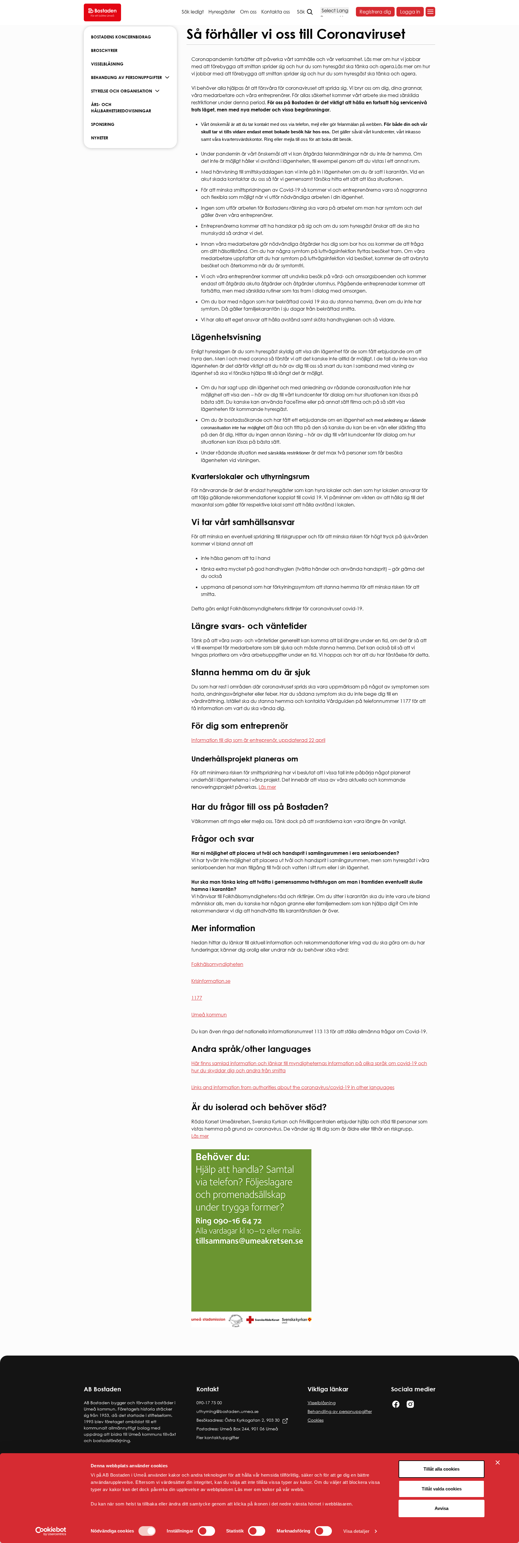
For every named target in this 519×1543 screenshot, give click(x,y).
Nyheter (99, 137)
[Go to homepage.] (102, 12)
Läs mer (267, 787)
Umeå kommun (209, 1015)
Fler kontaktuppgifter (217, 1437)
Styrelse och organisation (121, 90)
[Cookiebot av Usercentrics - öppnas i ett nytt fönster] (51, 1531)
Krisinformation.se (210, 981)
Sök (301, 12)
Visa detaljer (356, 1531)
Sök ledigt (193, 12)
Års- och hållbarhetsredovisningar (121, 107)
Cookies (315, 1420)
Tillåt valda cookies (442, 1488)
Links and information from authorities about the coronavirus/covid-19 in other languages (292, 1087)
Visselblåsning (107, 63)
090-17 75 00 (209, 1402)
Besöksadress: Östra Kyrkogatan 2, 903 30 (238, 1420)
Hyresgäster (221, 12)
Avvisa (441, 1508)
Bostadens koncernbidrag (121, 36)
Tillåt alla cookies (441, 1469)
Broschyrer (104, 50)
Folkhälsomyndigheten (217, 964)
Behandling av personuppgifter (126, 77)
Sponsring (102, 124)
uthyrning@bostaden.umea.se (227, 1411)
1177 (196, 998)
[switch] (206, 1531)
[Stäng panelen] (498, 1462)
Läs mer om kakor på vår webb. (270, 1489)
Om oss (248, 12)
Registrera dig (375, 12)
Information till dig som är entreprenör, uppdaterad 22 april (258, 740)
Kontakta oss (275, 12)
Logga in (410, 12)
